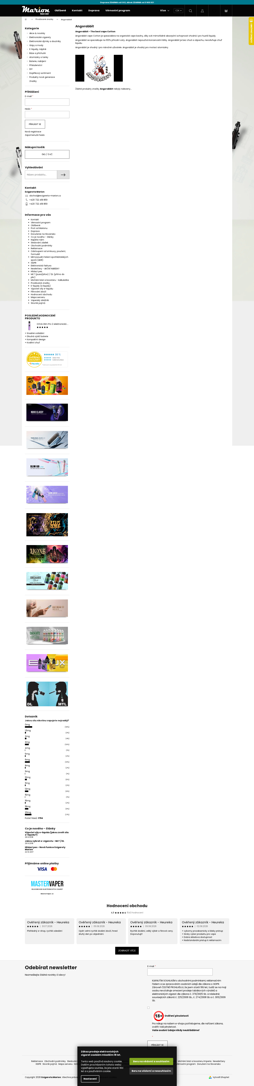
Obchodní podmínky (41, 245)
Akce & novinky (37, 33)
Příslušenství (35, 65)
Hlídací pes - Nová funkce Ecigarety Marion (45, 848)
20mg (28, 812)
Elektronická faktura (41, 265)
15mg (27, 794)
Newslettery (219, 1061)
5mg (27, 753)
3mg (27, 742)
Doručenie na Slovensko (43, 234)
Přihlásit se (35, 124)
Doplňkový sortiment (40, 73)
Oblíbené (35, 225)
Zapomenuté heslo (35, 135)
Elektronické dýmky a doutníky (45, 41)
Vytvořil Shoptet (221, 1077)
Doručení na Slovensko (209, 1064)
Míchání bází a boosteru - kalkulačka (50, 280)
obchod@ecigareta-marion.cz (45, 195)
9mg (27, 771)
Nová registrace (33, 131)
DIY (31, 69)
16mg (27, 800)
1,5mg (28, 730)
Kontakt (35, 219)
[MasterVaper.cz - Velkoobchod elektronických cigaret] (47, 883)
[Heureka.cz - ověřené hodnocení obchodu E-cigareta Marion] (47, 359)
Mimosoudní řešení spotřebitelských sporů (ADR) (49, 258)
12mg (27, 788)
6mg (27, 759)
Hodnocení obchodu (41, 294)
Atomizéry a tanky (38, 57)
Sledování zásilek (39, 242)
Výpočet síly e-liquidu (42, 288)
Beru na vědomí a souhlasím (151, 1061)
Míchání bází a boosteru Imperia (194, 1061)
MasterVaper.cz (47, 894)
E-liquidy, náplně (37, 49)
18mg (27, 806)
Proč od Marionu (39, 228)
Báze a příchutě (37, 53)
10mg (27, 777)
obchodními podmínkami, (192, 980)
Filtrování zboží (38, 291)
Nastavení (90, 1079)
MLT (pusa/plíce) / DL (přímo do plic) (47, 276)
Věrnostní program (40, 222)
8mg (27, 765)
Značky (33, 81)
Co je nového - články (42, 236)
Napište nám (37, 239)
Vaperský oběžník (40, 300)
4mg (27, 748)
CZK (177, 10)
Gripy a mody (36, 45)
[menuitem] (60, 10)
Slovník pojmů (38, 303)
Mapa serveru (38, 297)
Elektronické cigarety (40, 37)
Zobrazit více (127, 950)
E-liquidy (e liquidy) (41, 285)
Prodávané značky (40, 283)
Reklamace (36, 248)
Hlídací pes (36, 271)
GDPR (33, 262)
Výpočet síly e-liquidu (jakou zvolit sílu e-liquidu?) (47, 833)
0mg (27, 724)
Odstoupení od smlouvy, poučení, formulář (48, 253)
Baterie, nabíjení (37, 61)
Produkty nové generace (42, 77)
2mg (27, 736)
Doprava (35, 231)
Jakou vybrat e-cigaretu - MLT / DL (44, 841)
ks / (47, 154)
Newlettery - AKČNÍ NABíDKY (45, 268)
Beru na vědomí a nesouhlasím (151, 1071)
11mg (27, 783)
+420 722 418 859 (38, 199)
